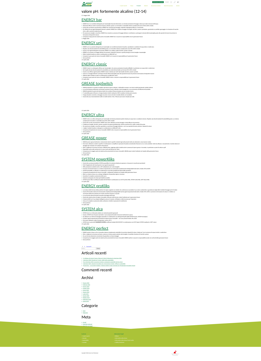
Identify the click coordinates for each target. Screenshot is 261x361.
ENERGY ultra (93, 114)
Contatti (167, 2)
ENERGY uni (92, 42)
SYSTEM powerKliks (98, 159)
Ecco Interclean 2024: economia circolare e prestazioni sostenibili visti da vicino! (103, 262)
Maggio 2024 (86, 288)
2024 (84, 311)
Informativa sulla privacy (121, 338)
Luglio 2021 (86, 294)
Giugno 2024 (86, 286)
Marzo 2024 (86, 290)
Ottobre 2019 (86, 297)
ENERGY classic (94, 64)
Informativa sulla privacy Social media (124, 340)
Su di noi (84, 334)
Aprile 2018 (86, 301)
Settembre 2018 (87, 299)
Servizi (177, 5)
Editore (117, 336)
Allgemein (85, 313)
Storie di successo (168, 5)
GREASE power (94, 137)
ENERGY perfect (95, 228)
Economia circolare (156, 5)
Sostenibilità (85, 340)
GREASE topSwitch (97, 83)
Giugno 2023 (86, 292)
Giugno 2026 (86, 283)
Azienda (84, 338)
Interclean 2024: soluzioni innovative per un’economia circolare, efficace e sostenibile (104, 264)
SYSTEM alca (92, 208)
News (131, 5)
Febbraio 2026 (86, 285)
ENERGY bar (92, 19)
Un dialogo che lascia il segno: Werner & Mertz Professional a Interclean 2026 (102, 258)
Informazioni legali (119, 334)
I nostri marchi (123, 5)
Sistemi (146, 5)
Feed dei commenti (87, 326)
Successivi (88, 246)
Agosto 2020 (86, 296)
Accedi (84, 322)
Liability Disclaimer (119, 342)
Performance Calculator (158, 2)
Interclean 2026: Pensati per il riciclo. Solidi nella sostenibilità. (98, 260)
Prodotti (139, 5)
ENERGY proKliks (96, 185)
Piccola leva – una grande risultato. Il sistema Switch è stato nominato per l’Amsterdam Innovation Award (109, 265)
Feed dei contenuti (87, 324)
